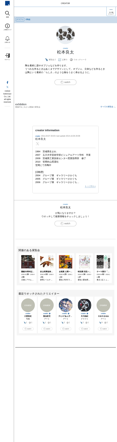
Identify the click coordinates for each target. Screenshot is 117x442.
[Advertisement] (65, 373)
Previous (17, 269)
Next (114, 269)
